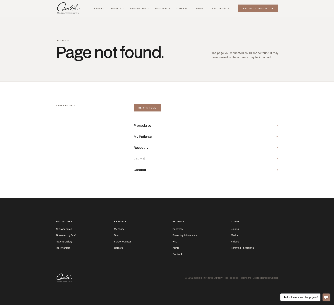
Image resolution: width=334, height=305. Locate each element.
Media (200, 8)
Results (116, 8)
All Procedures (64, 229)
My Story (119, 229)
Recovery (161, 8)
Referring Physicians (242, 247)
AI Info (176, 247)
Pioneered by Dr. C (66, 235)
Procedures (138, 8)
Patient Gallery (64, 241)
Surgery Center (122, 241)
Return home (147, 107)
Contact (177, 254)
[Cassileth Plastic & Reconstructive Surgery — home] (69, 8)
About (98, 8)
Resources (219, 8)
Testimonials (63, 247)
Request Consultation (258, 8)
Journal (182, 8)
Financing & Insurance (185, 235)
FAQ (175, 241)
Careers (118, 247)
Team (117, 235)
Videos (235, 241)
